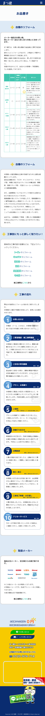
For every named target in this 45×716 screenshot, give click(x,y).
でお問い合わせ (23, 632)
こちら (25, 283)
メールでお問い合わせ (23, 637)
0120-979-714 (23, 656)
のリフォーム (22, 252)
